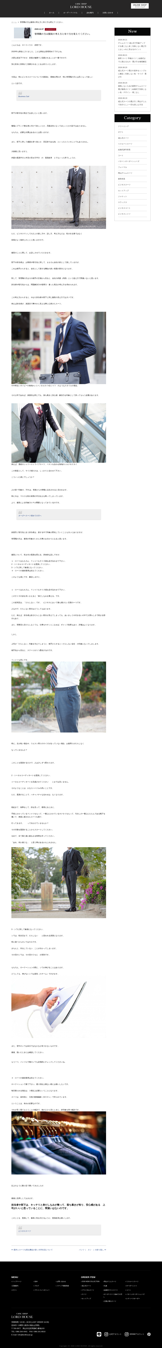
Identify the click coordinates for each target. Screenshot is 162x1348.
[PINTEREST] (147, 1334)
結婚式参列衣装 (124, 150)
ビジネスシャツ (124, 214)
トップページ (16, 1281)
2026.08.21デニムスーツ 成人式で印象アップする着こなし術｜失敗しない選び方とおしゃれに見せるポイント (132, 44)
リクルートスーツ (125, 144)
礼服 (105, 1286)
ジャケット (122, 196)
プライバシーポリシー (42, 1290)
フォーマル (122, 167)
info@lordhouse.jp (25, 1335)
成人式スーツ (123, 138)
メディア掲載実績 (62, 1286)
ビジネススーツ (25, 1231)
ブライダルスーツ (88, 1290)
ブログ (36, 1286)
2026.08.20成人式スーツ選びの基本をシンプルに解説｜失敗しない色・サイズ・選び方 (132, 72)
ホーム (51, 13)
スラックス (122, 202)
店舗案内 (15, 1286)
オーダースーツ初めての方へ (29, 516)
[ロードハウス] (81, 5)
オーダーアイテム (70, 13)
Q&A (36, 1281)
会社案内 (90, 13)
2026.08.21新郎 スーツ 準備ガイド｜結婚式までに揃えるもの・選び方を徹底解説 (132, 58)
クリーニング (123, 126)
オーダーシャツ (131, 1286)
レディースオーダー (133, 1298)
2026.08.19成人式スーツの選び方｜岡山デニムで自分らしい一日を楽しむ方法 (132, 101)
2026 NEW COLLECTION (90, 1281)
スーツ (84, 1294)
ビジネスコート (124, 208)
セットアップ (123, 191)
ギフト (120, 132)
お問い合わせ (108, 13)
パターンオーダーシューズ (128, 161)
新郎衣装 (121, 179)
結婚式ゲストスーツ (111, 1290)
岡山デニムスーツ (125, 173)
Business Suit (23, 96)
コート (120, 155)
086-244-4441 (21, 1332)
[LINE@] (99, 1334)
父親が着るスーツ (110, 1301)
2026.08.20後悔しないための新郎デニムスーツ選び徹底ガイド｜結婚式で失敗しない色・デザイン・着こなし (132, 87)
